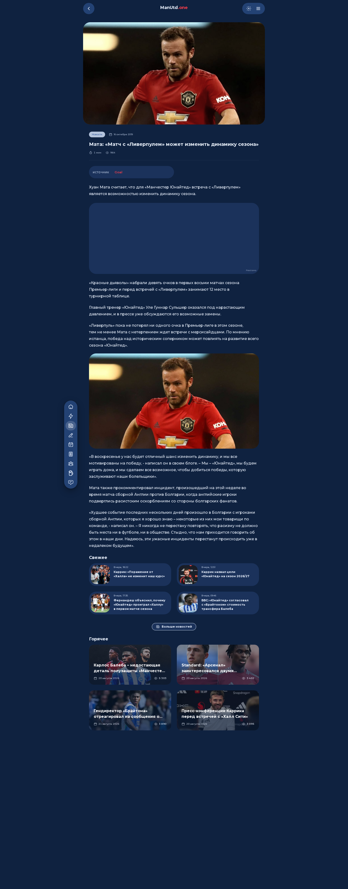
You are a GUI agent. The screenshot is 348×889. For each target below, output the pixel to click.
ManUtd (174, 7)
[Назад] (89, 8)
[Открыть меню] (258, 8)
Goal (118, 172)
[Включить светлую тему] (249, 8)
